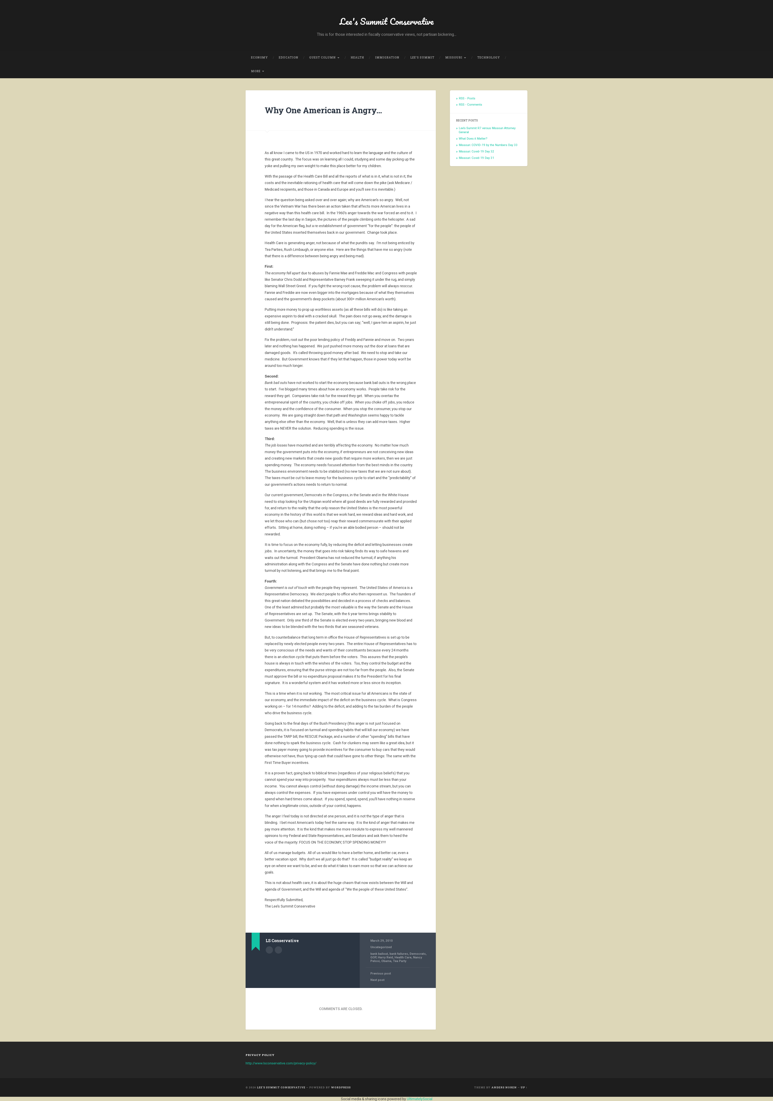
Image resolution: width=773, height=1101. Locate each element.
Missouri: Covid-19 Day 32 (476, 151)
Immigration (387, 57)
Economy (259, 57)
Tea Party (399, 961)
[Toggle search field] (520, 71)
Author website (278, 950)
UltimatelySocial (419, 1099)
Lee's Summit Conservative (387, 21)
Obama (386, 961)
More (255, 71)
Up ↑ (524, 1087)
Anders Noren (504, 1087)
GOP (373, 957)
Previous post (380, 973)
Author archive (269, 950)
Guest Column (322, 57)
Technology (488, 57)
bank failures (399, 954)
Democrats (418, 954)
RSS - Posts (467, 98)
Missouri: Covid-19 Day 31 (476, 158)
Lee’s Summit (422, 57)
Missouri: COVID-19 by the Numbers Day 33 (488, 145)
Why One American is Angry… (323, 110)
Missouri (453, 57)
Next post (377, 980)
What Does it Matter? (473, 138)
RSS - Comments (470, 104)
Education (288, 57)
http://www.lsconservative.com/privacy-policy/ (281, 1063)
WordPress (341, 1087)
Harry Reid (385, 957)
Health (357, 57)
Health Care (403, 957)
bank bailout (379, 954)
